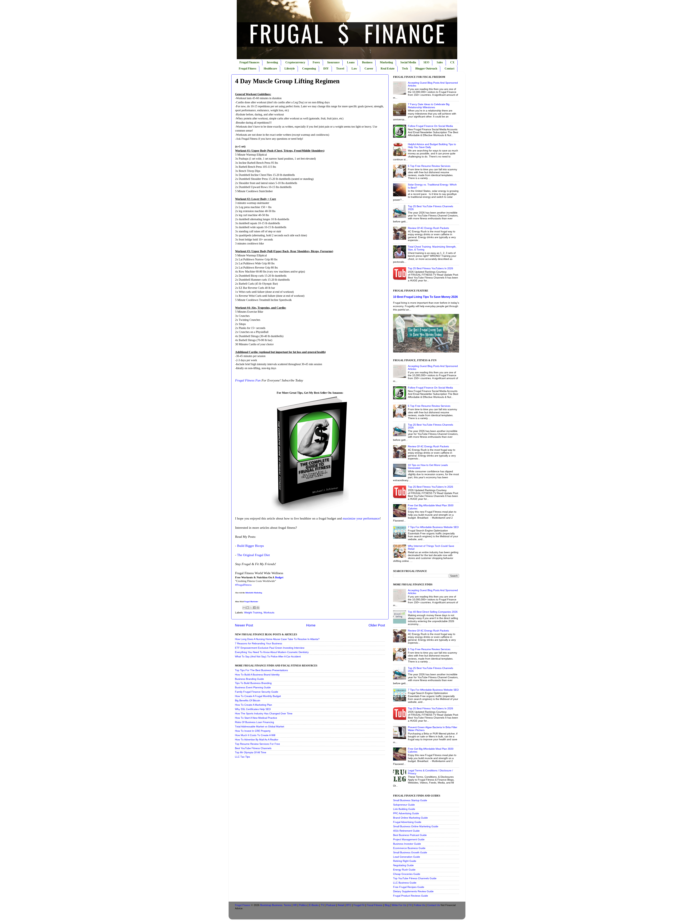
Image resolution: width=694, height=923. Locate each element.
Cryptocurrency (295, 62)
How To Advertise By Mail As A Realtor (256, 739)
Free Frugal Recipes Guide (408, 887)
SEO (426, 62)
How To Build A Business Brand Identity (257, 674)
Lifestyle (289, 68)
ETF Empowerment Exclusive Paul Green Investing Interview (269, 648)
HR (295, 905)
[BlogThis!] (247, 607)
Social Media (408, 62)
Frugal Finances (249, 62)
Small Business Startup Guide (410, 800)
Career (369, 68)
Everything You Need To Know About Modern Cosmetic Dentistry (272, 652)
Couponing (309, 68)
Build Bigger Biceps (250, 546)
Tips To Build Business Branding (253, 683)
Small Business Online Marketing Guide (415, 826)
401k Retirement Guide (406, 830)
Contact (449, 68)
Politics (303, 905)
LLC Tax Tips (242, 756)
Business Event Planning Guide (253, 687)
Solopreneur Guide (404, 804)
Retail (341, 905)
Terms (287, 905)
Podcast (330, 905)
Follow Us (419, 905)
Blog (387, 905)
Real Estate (388, 68)
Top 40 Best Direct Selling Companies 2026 (433, 612)
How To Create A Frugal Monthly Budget (258, 696)
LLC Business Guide (404, 882)
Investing (272, 62)
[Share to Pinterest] (258, 607)
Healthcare (270, 68)
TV (322, 905)
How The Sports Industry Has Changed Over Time (263, 713)
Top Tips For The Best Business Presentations (261, 670)
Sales (440, 62)
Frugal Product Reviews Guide (410, 895)
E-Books (314, 905)
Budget (279, 577)
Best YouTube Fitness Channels (253, 748)
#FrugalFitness (243, 584)
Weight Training (253, 612)
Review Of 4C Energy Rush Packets (428, 228)
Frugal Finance (242, 905)
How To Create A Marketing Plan (253, 705)
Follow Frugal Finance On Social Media (430, 126)
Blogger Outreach (426, 68)
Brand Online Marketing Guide (410, 817)
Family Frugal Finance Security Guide (256, 691)
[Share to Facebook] (254, 607)
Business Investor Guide (407, 843)
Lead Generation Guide (406, 857)
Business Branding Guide (249, 679)
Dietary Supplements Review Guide (413, 891)
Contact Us (433, 905)
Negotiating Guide (403, 865)
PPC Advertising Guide (406, 813)
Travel (340, 68)
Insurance (333, 62)
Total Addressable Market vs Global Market (259, 726)
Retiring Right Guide (404, 861)
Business (367, 62)
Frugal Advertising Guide (407, 822)
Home (311, 625)
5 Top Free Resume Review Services (429, 166)
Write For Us (399, 905)
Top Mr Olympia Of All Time (250, 752)
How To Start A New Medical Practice (256, 718)
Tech (405, 68)
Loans (351, 62)
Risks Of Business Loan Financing (254, 722)
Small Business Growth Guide (410, 852)
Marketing (386, 62)
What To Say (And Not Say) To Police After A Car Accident (268, 656)
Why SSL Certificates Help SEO (253, 709)
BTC (348, 905)
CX (452, 62)
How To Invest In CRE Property (253, 731)
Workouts (269, 612)
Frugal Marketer (251, 602)
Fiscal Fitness (374, 905)
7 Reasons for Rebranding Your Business (258, 643)
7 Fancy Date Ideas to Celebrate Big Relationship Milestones (428, 106)
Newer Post (244, 625)
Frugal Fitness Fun (248, 380)
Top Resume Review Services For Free (257, 744)
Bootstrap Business (271, 905)
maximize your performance (361, 518)
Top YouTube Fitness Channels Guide (414, 878)
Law (354, 68)
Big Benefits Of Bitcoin (247, 700)
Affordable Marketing (253, 593)
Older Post (377, 625)
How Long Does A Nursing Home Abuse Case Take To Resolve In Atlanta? (277, 639)
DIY (326, 68)
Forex (316, 62)
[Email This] (244, 607)
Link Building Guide (404, 809)
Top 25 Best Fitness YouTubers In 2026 (430, 268)
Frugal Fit (359, 905)
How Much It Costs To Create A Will (255, 735)
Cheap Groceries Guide (406, 874)
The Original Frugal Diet (253, 555)
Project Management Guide (409, 839)
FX (410, 905)
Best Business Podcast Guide (410, 835)
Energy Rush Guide (404, 869)
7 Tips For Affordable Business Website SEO (433, 527)
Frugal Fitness (247, 68)
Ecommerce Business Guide (409, 848)
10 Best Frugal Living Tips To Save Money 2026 (425, 296)
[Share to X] (251, 607)
